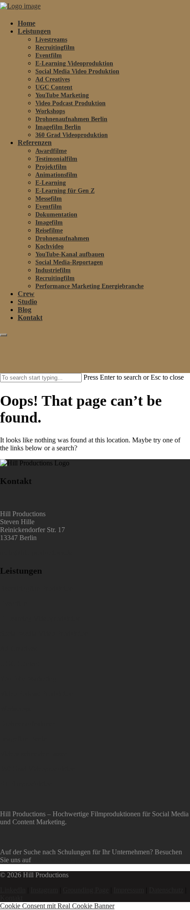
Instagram (44, 890)
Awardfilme (51, 151)
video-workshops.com (64, 860)
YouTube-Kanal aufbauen (69, 254)
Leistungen (34, 31)
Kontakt (30, 317)
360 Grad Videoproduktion (71, 135)
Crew (26, 293)
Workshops (50, 111)
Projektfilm (51, 167)
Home (26, 23)
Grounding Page (86, 890)
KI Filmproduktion (26, 784)
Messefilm (48, 198)
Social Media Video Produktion (77, 71)
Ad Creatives (52, 79)
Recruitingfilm (55, 47)
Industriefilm (53, 270)
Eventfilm (48, 55)
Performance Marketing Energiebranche (89, 286)
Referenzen (35, 142)
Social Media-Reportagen (69, 262)
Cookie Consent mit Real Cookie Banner (57, 906)
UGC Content (53, 87)
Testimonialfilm (56, 159)
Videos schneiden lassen (34, 754)
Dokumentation (56, 214)
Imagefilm (49, 222)
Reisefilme (49, 230)
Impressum (129, 890)
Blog (24, 309)
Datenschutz (166, 890)
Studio (27, 301)
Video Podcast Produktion (70, 103)
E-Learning (50, 182)
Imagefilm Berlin (58, 127)
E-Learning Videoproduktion (74, 63)
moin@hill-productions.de (36, 552)
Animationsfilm (56, 174)
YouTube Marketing (62, 95)
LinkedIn (13, 890)
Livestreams (51, 39)
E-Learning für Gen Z (65, 190)
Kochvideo (49, 246)
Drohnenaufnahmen (62, 238)
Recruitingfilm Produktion (36, 588)
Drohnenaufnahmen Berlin (71, 119)
